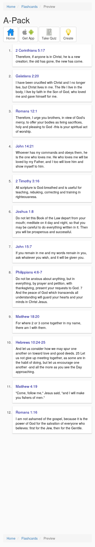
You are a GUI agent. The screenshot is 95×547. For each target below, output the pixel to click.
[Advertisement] (47, 484)
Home (11, 6)
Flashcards (29, 6)
